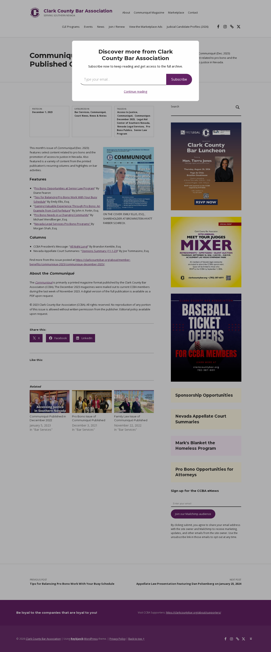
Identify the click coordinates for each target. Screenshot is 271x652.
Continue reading (135, 91)
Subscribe (179, 79)
